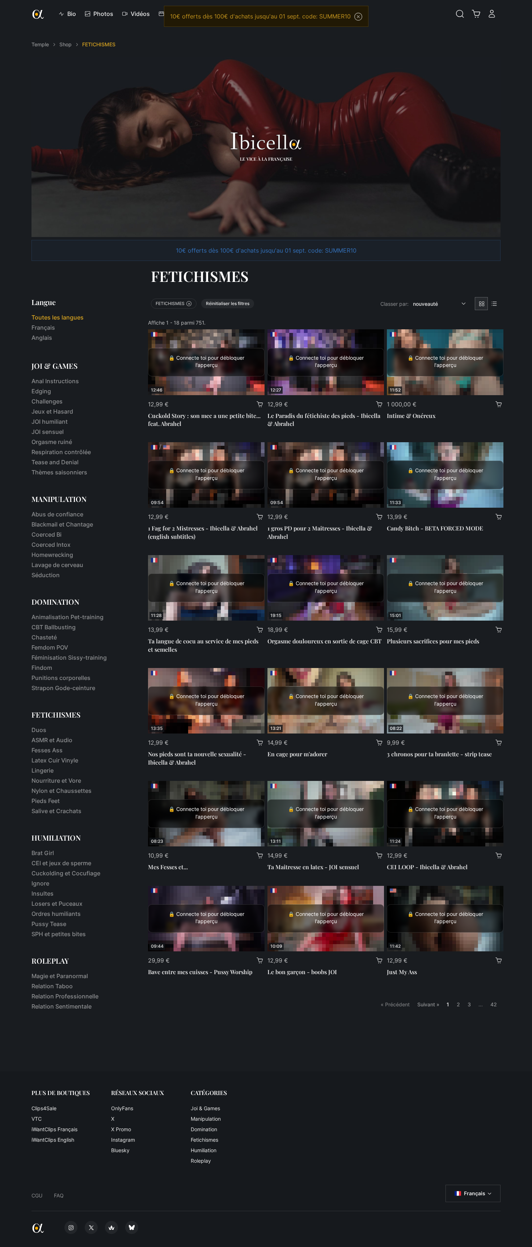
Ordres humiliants (56, 913)
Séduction (45, 575)
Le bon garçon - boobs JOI (302, 972)
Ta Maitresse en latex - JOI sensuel (313, 867)
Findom (41, 667)
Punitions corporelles (60, 677)
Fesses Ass (47, 750)
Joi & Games (205, 1108)
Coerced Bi (46, 534)
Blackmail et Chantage (62, 524)
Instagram (123, 1140)
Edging (41, 391)
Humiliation (203, 1150)
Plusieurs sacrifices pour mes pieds (433, 641)
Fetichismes (204, 1140)
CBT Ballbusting (53, 627)
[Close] (358, 16)
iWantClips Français (54, 1129)
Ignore (40, 883)
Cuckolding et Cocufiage (65, 873)
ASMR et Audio (51, 740)
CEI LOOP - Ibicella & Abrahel (427, 867)
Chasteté (44, 637)
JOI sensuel (47, 431)
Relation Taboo (52, 986)
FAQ (59, 1195)
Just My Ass (402, 972)
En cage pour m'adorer (297, 754)
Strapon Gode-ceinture (63, 688)
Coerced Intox (51, 544)
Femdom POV (49, 647)
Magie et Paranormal (59, 976)
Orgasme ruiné (51, 441)
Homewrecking (52, 554)
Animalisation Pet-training (67, 617)
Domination (204, 1129)
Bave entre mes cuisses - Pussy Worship (200, 972)
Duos (38, 730)
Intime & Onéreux (411, 415)
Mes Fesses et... (168, 867)
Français (43, 327)
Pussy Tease (48, 923)
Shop (65, 44)
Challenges (47, 401)
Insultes (42, 893)
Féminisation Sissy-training (69, 657)
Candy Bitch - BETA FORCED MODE (435, 528)
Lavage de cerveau (57, 564)
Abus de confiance (57, 514)
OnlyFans (122, 1108)
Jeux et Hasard (52, 411)
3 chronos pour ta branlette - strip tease (439, 754)
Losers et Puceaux (57, 903)
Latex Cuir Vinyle (54, 760)
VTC (36, 1119)
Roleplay (201, 1161)
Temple (40, 44)
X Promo (121, 1129)
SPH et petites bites (58, 934)
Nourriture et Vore (56, 780)
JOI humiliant (49, 421)
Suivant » (428, 1004)
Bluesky (120, 1150)
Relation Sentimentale (61, 1006)
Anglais (41, 337)
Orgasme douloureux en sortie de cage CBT (324, 641)
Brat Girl (42, 853)
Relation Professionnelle (64, 996)
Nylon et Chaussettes (61, 790)
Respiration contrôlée (61, 452)
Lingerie (42, 770)
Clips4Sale (43, 1108)
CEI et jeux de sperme (61, 863)
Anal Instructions (55, 381)
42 (493, 1004)
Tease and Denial (55, 462)
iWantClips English (52, 1140)
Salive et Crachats (56, 811)
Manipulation (206, 1119)
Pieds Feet (45, 800)
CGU (36, 1195)
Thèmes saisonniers (59, 472)
